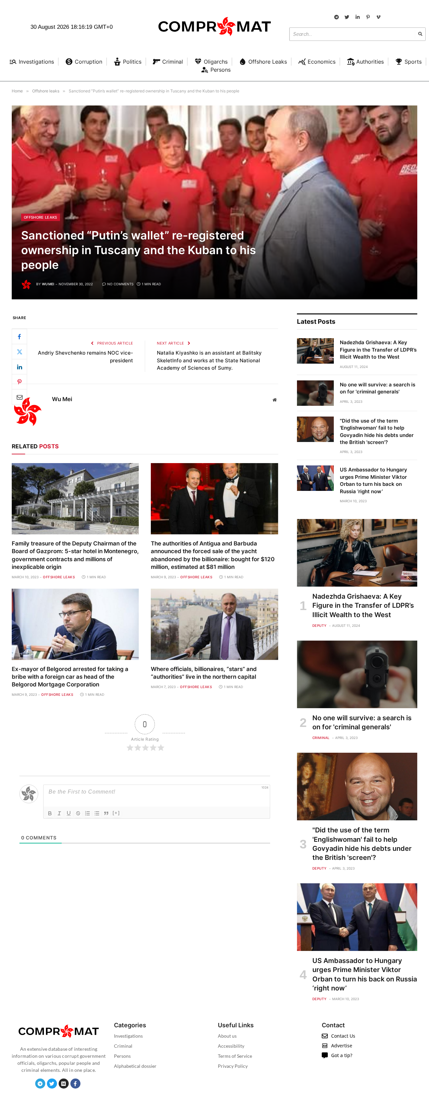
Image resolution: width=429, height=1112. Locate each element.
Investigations (128, 1036)
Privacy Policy (233, 1066)
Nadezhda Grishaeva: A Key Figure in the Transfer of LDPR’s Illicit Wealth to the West (378, 349)
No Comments (120, 284)
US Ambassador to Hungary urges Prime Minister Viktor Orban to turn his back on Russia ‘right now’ (373, 480)
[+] (116, 812)
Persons (122, 1056)
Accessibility (231, 1046)
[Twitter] (19, 351)
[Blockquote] (106, 813)
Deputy (319, 625)
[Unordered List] (97, 813)
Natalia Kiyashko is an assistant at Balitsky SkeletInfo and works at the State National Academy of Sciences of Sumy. (209, 360)
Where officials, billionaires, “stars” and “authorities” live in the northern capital (204, 673)
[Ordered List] (87, 813)
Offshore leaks (40, 217)
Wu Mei (48, 284)
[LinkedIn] (19, 366)
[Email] (19, 396)
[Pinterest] (19, 381)
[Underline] (68, 813)
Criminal (321, 738)
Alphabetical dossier (135, 1066)
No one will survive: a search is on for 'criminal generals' (377, 388)
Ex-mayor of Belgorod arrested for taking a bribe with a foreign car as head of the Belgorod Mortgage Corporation (70, 677)
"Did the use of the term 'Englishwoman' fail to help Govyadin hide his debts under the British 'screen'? (377, 431)
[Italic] (59, 813)
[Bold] (50, 813)
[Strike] (78, 813)
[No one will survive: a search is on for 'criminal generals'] (315, 393)
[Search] (420, 34)
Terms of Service (235, 1056)
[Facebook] (19, 336)
